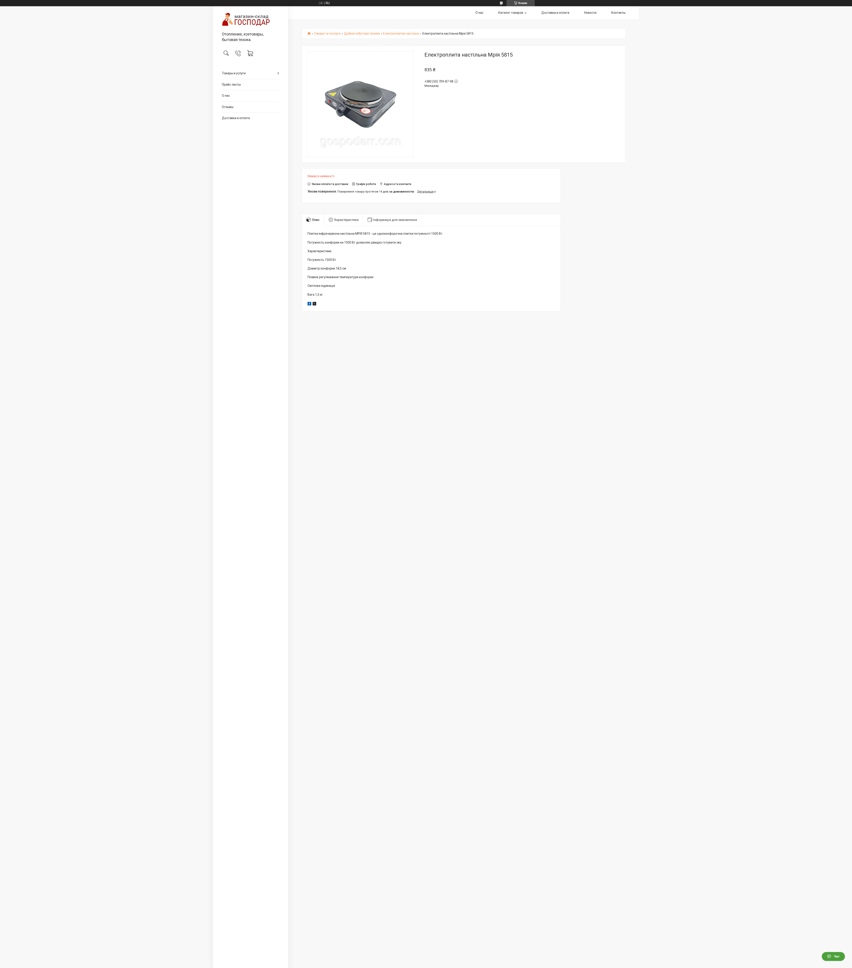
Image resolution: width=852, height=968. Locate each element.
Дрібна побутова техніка (362, 33)
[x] (314, 304)
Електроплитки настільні (401, 33)
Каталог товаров (510, 12)
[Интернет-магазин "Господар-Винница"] (250, 19)
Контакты (618, 12)
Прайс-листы (231, 84)
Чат (837, 956)
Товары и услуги (234, 73)
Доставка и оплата (236, 118)
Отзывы (227, 107)
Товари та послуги (327, 33)
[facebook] (309, 304)
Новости (590, 12)
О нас (226, 95)
